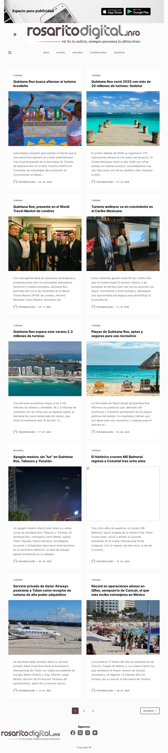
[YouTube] (95, 732)
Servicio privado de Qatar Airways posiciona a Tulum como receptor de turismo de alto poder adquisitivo (42, 590)
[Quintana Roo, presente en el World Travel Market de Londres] (45, 243)
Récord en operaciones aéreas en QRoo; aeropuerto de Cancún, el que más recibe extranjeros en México (120, 590)
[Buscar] (9, 52)
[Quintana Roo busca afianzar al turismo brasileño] (45, 118)
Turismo (17, 75)
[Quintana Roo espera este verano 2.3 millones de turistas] (45, 368)
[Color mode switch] (15, 34)
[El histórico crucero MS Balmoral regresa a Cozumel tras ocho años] (123, 493)
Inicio (46, 52)
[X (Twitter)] (80, 732)
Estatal (61, 52)
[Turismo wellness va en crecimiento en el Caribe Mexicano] (123, 243)
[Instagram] (87, 732)
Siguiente (148, 711)
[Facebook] (72, 732)
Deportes (119, 52)
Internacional (99, 52)
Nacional (78, 52)
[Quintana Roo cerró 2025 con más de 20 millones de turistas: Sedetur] (123, 118)
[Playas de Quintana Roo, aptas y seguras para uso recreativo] (123, 368)
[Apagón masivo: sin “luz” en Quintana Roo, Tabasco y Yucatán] (45, 493)
